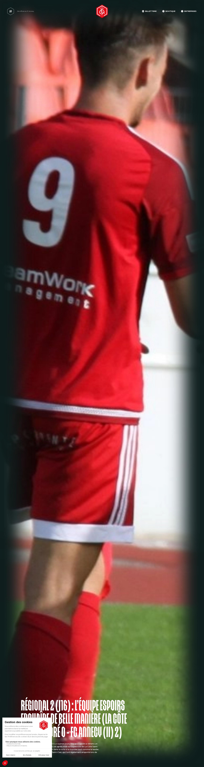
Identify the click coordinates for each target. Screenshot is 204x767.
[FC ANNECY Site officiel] (102, 11)
